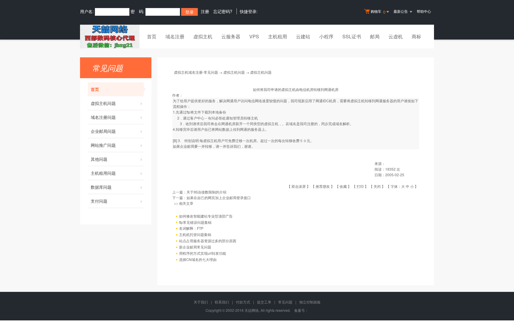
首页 (151, 36)
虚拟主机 (202, 36)
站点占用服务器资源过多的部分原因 (207, 240)
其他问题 (99, 159)
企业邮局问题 (103, 131)
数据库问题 (101, 187)
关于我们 (201, 301)
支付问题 (99, 201)
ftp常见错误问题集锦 (195, 222)
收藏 (343, 186)
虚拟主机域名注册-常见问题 (196, 72)
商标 (416, 36)
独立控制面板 (310, 301)
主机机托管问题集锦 (195, 234)
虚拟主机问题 (103, 103)
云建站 (303, 36)
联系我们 (222, 301)
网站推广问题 (103, 145)
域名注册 (174, 36)
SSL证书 (351, 36)
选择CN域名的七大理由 (198, 259)
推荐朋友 (323, 186)
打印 (360, 186)
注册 (205, 11)
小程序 (326, 36)
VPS (254, 36)
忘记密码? (222, 11)
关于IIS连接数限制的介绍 (206, 191)
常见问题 (285, 301)
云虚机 (395, 36)
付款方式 (243, 301)
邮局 (375, 36)
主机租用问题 (103, 173)
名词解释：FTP (191, 228)
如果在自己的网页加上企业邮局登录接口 (219, 197)
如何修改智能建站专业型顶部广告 (206, 215)
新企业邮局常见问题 (195, 246)
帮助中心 (424, 11)
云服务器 (230, 36)
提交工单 (264, 301)
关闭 (377, 186)
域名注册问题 (103, 117)
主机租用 (277, 36)
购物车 (378, 12)
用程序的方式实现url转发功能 (202, 253)
